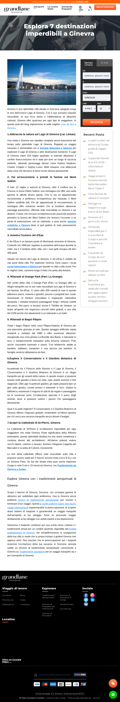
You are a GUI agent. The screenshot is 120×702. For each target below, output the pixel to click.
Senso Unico (88, 63)
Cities (22, 600)
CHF (81, 10)
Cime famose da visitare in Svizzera (98, 196)
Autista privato (67, 604)
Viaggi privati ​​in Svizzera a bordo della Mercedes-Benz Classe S (97, 182)
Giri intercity (65, 609)
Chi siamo (6, 595)
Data (85, 92)
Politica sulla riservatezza (79, 698)
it (89, 10)
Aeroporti (39, 6)
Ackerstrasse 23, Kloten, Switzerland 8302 (60, 693)
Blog (22, 595)
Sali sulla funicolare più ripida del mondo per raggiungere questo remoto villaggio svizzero (98, 290)
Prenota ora (7, 600)
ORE (85, 103)
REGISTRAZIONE (105, 7)
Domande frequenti (67, 7)
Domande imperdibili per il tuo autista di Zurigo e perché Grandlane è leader (97, 237)
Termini (96, 698)
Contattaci (25, 604)
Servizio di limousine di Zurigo (65, 597)
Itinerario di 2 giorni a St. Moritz (98, 219)
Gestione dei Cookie (56, 698)
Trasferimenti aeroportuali (48, 596)
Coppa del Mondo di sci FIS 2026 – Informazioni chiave (98, 164)
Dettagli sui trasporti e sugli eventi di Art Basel (98, 207)
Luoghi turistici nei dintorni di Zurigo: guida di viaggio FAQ (98, 146)
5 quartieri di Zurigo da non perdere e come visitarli (97, 259)
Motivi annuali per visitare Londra (98, 272)
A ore (104, 62)
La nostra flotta (53, 7)
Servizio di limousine (47, 614)
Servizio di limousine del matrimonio (48, 606)
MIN (99, 103)
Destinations (8, 604)
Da (84, 71)
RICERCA (97, 122)
